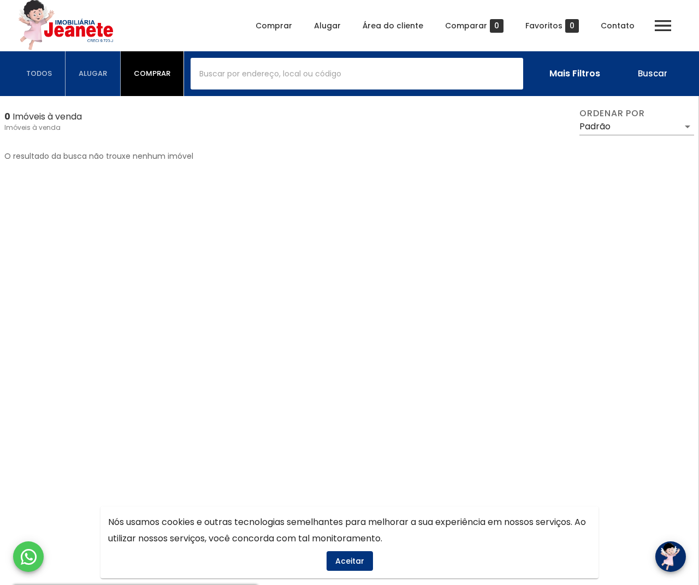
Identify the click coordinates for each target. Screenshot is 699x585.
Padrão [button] (595, 126)
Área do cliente (393, 25)
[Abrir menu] (662, 25)
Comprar (274, 25)
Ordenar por (612, 113)
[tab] (39, 73)
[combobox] (357, 73)
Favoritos (549, 26)
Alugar (327, 25)
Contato (618, 25)
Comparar (472, 26)
